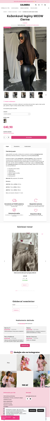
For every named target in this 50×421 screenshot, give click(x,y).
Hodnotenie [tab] (28, 146)
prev (4, 261)
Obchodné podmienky (9, 396)
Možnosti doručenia (8, 133)
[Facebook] (27, 398)
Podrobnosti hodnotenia (32, 25)
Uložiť (6, 141)
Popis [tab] (7, 146)
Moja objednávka (7, 401)
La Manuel (25, 22)
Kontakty (5, 406)
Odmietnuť (32, 410)
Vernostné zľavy (7, 403)
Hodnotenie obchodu (25, 320)
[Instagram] (30, 398)
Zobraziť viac (25, 345)
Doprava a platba (8, 405)
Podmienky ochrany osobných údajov (13, 398)
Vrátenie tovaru (7, 399)
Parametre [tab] (16, 146)
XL (26, 278)
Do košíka (29, 137)
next (46, 261)
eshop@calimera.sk (31, 396)
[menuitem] (5, 8)
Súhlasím (40, 410)
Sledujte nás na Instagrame (27, 352)
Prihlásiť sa (16, 310)
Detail (24, 285)
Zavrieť (16, 141)
